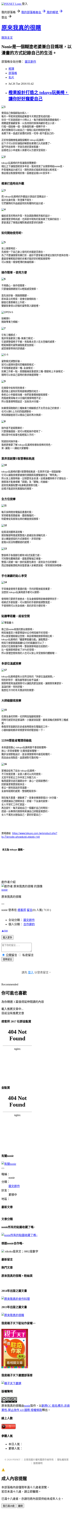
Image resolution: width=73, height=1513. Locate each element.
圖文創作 (30, 61)
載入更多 (7, 937)
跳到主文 (7, 37)
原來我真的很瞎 (21, 28)
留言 (29, 909)
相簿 (11, 68)
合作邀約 (29, 924)
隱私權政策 (63, 1459)
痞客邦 (22, 909)
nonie (4, 889)
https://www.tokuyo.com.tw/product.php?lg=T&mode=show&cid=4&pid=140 (29, 834)
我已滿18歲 (9, 1506)
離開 (20, 1506)
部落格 (13, 73)
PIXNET (16, 1459)
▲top (4, 930)
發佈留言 (7, 959)
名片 (11, 77)
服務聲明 (38, 1463)
